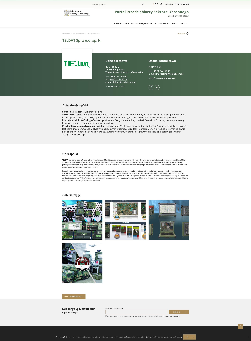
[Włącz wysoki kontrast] (161, 4)
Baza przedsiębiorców (141, 24)
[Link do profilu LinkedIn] (157, 87)
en (178, 4)
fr (181, 4)
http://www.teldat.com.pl (162, 78)
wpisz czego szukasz (98, 4)
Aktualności (164, 24)
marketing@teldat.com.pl (169, 73)
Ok (187, 337)
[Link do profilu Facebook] (151, 87)
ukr (187, 4)
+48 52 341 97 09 (161, 71)
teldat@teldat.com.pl (124, 82)
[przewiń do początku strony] (240, 326)
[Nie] (249, 337)
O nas (175, 24)
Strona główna (121, 24)
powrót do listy (76, 296)
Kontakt (184, 24)
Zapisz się (177, 312)
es (184, 4)
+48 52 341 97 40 (118, 79)
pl (175, 4)
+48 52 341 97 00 (118, 76)
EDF (155, 24)
